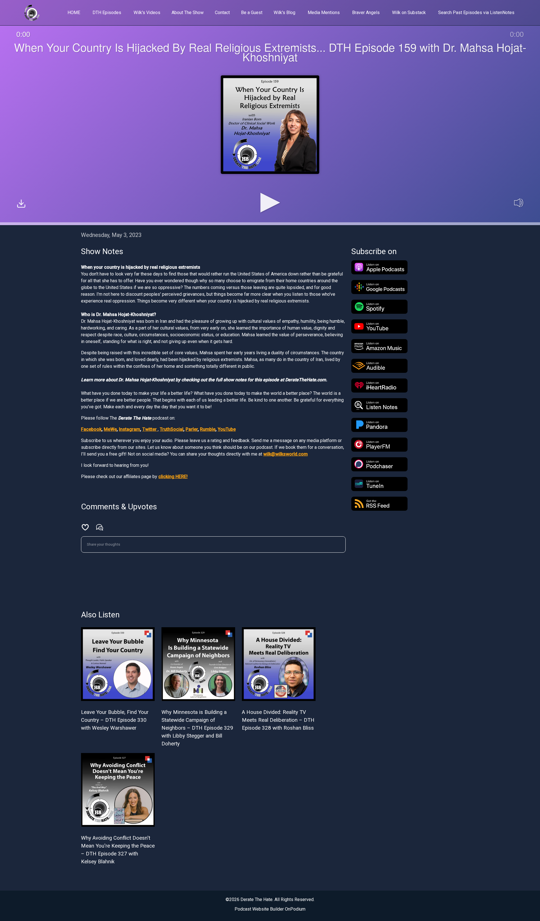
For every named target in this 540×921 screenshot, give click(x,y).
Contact (222, 12)
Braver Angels (366, 12)
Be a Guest (251, 12)
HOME (74, 12)
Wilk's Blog (284, 12)
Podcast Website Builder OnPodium (270, 909)
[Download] (21, 204)
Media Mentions (324, 12)
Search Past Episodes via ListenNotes (476, 12)
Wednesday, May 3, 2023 (111, 235)
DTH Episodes (107, 12)
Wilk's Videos (147, 12)
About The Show (188, 12)
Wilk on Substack (409, 12)
